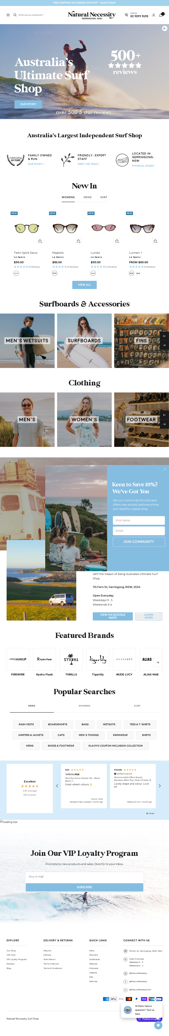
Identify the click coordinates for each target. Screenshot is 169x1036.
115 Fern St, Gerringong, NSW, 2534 (145, 951)
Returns (47, 950)
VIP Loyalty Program (17, 959)
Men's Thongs (89, 735)
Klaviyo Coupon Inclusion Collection (116, 745)
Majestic (58, 252)
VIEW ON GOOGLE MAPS (112, 616)
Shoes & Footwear (61, 745)
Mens (88, 197)
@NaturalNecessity (138, 973)
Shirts (146, 735)
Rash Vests (26, 724)
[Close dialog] (164, 468)
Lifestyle (93, 972)
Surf (104, 197)
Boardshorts (57, 724)
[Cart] (160, 15)
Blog (9, 968)
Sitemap (93, 981)
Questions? (108, 2)
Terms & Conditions (53, 968)
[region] (108, 786)
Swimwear (120, 735)
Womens (68, 197)
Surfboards (94, 959)
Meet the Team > (89, 164)
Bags (85, 724)
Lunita (95, 252)
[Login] (153, 15)
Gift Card (11, 955)
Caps (61, 735)
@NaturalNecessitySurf (140, 989)
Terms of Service (51, 964)
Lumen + (135, 252)
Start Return (50, 959)
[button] (27, 267)
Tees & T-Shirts (140, 724)
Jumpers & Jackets (30, 735)
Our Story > (36, 164)
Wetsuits (109, 724)
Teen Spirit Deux (25, 252)
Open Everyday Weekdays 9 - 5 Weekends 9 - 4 (136, 962)
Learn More (148, 616)
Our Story (28, 104)
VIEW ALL (84, 284)
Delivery (47, 955)
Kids (91, 977)
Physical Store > (143, 166)
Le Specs (19, 257)
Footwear (93, 968)
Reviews (10, 964)
